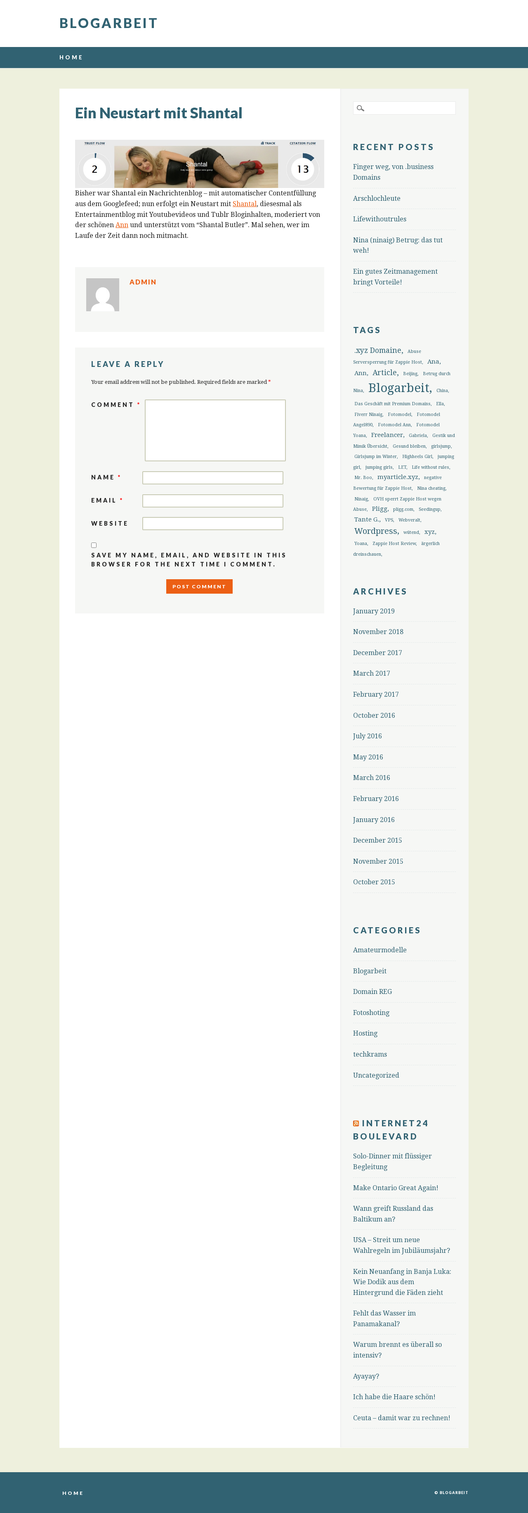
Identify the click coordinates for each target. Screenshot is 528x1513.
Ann (122, 225)
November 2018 (378, 632)
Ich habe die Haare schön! (394, 1397)
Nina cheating (431, 488)
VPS (389, 520)
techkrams (370, 1054)
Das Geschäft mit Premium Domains (392, 403)
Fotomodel (399, 414)
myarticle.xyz (397, 477)
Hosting (365, 1033)
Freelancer (387, 435)
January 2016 (374, 820)
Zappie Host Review (394, 543)
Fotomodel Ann (394, 425)
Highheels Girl (417, 456)
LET (402, 467)
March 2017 (371, 673)
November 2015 (378, 861)
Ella (440, 403)
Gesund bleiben (409, 446)
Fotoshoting (371, 1013)
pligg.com (403, 509)
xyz (429, 532)
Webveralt (409, 520)
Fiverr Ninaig (368, 414)
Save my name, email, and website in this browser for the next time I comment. (189, 560)
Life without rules (430, 467)
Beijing (410, 373)
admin (143, 282)
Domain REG (372, 992)
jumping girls (379, 467)
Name (106, 477)
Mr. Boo (363, 477)
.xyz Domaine (377, 350)
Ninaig (361, 499)
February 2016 (376, 799)
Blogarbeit (109, 23)
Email (107, 500)
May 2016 (368, 757)
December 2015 (377, 840)
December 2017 (377, 653)
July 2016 (367, 736)
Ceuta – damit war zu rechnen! (401, 1418)
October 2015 (374, 882)
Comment (116, 404)
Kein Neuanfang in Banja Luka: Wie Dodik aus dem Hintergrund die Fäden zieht (402, 1282)
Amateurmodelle (380, 950)
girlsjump (441, 446)
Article (384, 373)
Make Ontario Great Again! (395, 1188)
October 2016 (374, 715)
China (442, 390)
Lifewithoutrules (379, 219)
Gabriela (418, 435)
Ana (433, 361)
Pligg (379, 508)
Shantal (245, 204)
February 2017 (376, 694)
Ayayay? (366, 1376)
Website (110, 523)
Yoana (360, 543)
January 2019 (374, 611)
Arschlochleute (377, 198)
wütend (411, 532)
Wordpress (375, 531)
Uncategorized (376, 1075)
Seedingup (430, 509)
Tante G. (366, 519)
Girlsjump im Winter (375, 456)
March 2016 (371, 778)
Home (71, 57)
